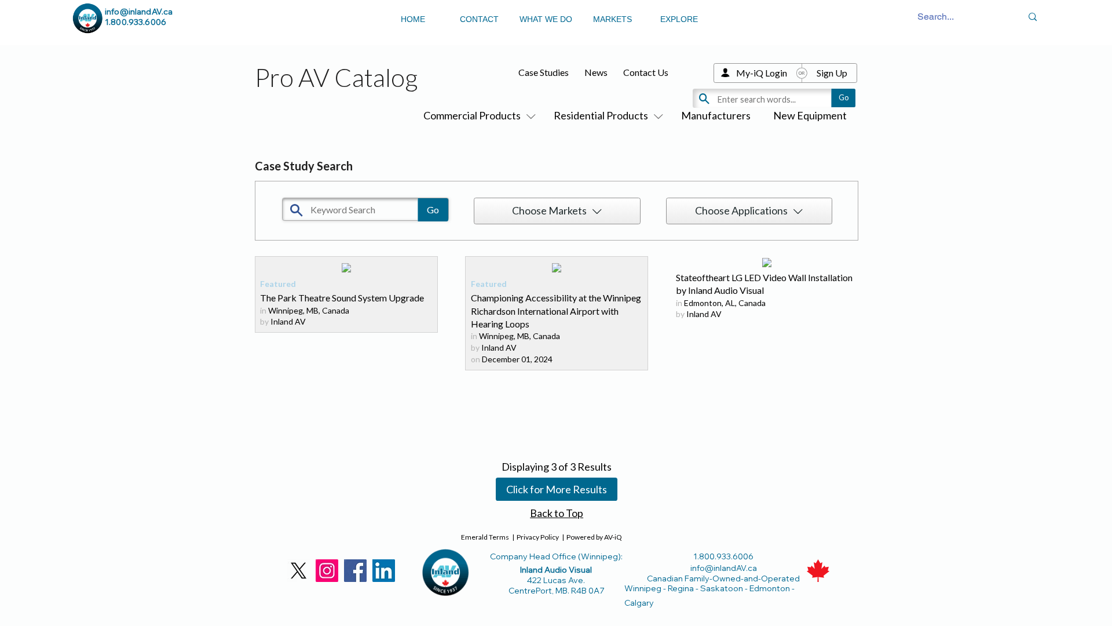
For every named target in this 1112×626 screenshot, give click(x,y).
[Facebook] (355, 570)
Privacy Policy (538, 537)
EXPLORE (679, 19)
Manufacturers (716, 115)
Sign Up (832, 72)
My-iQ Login (761, 72)
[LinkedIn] (383, 570)
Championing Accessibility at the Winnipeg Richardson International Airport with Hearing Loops (556, 310)
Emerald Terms (485, 537)
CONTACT (479, 19)
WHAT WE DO (546, 19)
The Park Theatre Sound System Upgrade (342, 297)
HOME (413, 19)
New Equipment (810, 115)
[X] (298, 570)
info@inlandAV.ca (139, 11)
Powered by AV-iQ (594, 537)
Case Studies (543, 72)
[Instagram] (327, 570)
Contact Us (645, 72)
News (596, 72)
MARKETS (612, 19)
